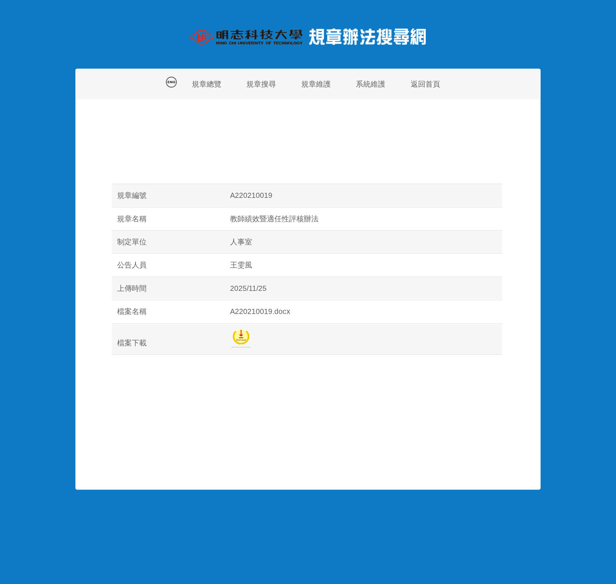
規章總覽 (206, 84)
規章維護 (316, 84)
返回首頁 (425, 84)
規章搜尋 (261, 84)
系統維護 (370, 84)
